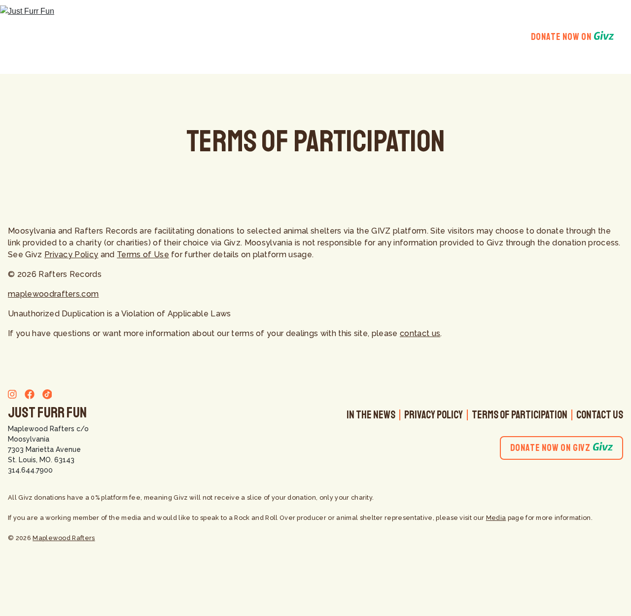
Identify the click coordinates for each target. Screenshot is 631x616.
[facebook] (27, 395)
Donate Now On (561, 37)
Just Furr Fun (47, 412)
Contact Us (599, 415)
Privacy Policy (71, 254)
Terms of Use (143, 254)
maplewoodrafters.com (53, 294)
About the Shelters (464, 37)
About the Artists (371, 37)
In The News (371, 415)
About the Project (277, 37)
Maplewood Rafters (41, 429)
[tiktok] (44, 395)
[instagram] (12, 395)
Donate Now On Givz (550, 448)
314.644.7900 (30, 470)
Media (496, 517)
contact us (420, 333)
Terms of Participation (519, 415)
